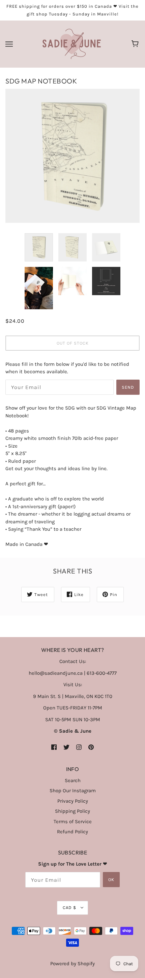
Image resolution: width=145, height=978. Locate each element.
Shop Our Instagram (73, 791)
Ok (111, 879)
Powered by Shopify (72, 963)
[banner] (71, 44)
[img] (54, 747)
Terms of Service (73, 821)
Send (128, 387)
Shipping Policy (72, 811)
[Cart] (136, 44)
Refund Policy (72, 832)
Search (73, 780)
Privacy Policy (72, 801)
